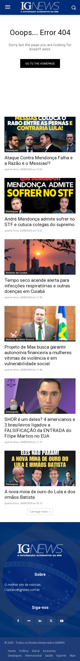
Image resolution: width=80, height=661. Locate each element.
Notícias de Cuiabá (16, 272)
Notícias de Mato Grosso (20, 339)
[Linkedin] (40, 620)
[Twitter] (51, 620)
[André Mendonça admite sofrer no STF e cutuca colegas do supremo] (40, 195)
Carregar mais (39, 511)
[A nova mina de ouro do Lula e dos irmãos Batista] (40, 468)
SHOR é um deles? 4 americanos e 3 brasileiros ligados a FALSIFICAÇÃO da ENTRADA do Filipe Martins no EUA (39, 428)
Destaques (12, 150)
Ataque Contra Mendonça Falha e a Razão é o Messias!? (38, 160)
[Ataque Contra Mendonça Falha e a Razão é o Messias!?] (40, 134)
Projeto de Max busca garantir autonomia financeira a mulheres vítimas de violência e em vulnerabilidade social (38, 355)
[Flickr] (29, 620)
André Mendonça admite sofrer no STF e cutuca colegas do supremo (39, 221)
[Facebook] (18, 620)
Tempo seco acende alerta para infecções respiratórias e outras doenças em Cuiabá (37, 286)
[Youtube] (62, 620)
